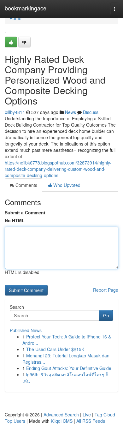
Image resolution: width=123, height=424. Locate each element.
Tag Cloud (105, 414)
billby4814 (15, 112)
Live (87, 414)
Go (106, 315)
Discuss (90, 112)
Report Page (105, 290)
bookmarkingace (25, 8)
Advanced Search (61, 414)
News (70, 112)
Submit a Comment (25, 212)
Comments (25, 185)
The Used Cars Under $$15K (55, 349)
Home (15, 18)
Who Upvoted (66, 185)
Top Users (15, 421)
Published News (26, 330)
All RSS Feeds (90, 421)
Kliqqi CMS (62, 421)
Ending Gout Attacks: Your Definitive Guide (68, 368)
